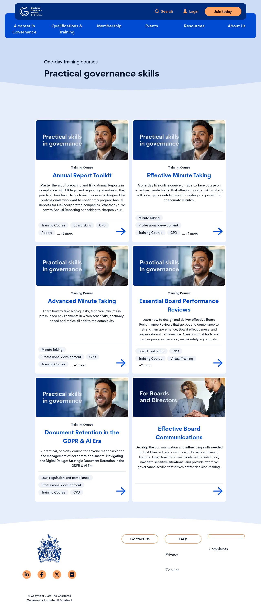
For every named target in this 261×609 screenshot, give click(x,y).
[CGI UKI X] (57, 574)
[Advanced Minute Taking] (121, 363)
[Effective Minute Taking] (218, 231)
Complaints (218, 549)
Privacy (172, 554)
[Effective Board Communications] (218, 491)
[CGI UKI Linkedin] (26, 574)
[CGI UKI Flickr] (72, 574)
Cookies (172, 569)
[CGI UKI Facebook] (42, 574)
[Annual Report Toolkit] (121, 231)
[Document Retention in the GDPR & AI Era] (121, 491)
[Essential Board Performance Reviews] (218, 363)
